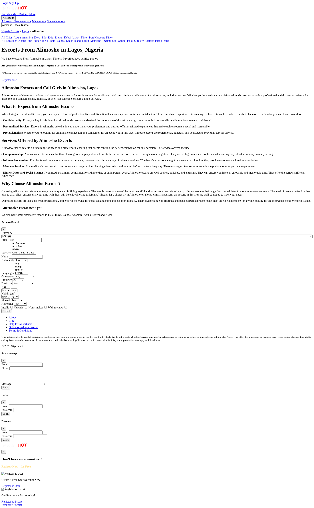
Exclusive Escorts (11, 504)
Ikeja (52, 40)
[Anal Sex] (24, 246)
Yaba (166, 40)
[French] (21, 273)
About (12, 317)
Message (6, 383)
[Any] (21, 263)
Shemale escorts (56, 21)
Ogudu (107, 40)
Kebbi (67, 37)
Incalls (5, 307)
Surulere (139, 40)
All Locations (9, 40)
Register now (9, 80)
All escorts (8, 18)
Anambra (27, 37)
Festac (37, 40)
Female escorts (22, 21)
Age (3, 286)
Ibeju (45, 40)
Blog (11, 320)
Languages (7, 273)
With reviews (56, 307)
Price (4, 239)
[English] (21, 269)
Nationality (7, 260)
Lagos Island (73, 40)
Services (6, 253)
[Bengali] (21, 266)
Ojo (114, 40)
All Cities (6, 37)
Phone (5, 368)
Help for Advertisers (20, 324)
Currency (6, 232)
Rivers (110, 37)
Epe (29, 40)
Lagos (25, 31)
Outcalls (19, 307)
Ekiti (50, 37)
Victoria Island (153, 40)
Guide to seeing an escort (23, 327)
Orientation (7, 276)
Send (5, 387)
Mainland (95, 40)
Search (6, 311)
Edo (44, 37)
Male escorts (39, 21)
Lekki (85, 40)
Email (4, 364)
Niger (84, 37)
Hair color (7, 303)
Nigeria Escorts (10, 31)
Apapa (22, 40)
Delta (37, 37)
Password (7, 409)
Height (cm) (8, 293)
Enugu (59, 37)
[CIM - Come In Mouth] (24, 252)
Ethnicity (6, 279)
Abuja (17, 37)
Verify (6, 440)
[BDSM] (24, 249)
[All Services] (24, 243)
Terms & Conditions (20, 330)
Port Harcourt (97, 37)
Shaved (5, 300)
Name (4, 256)
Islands (61, 40)
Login (5, 3)
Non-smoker (36, 307)
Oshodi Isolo (125, 40)
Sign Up (14, 3)
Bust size (6, 283)
